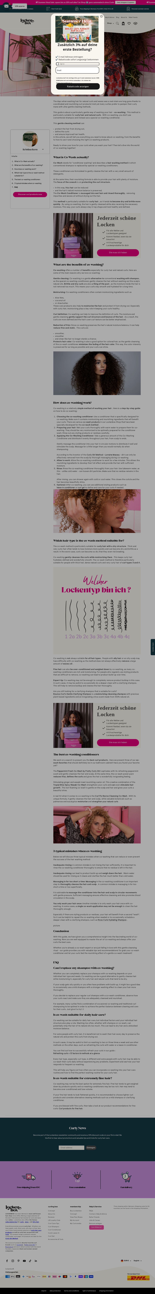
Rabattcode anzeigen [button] (78, 86)
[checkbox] (77, 64)
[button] (101, 16)
